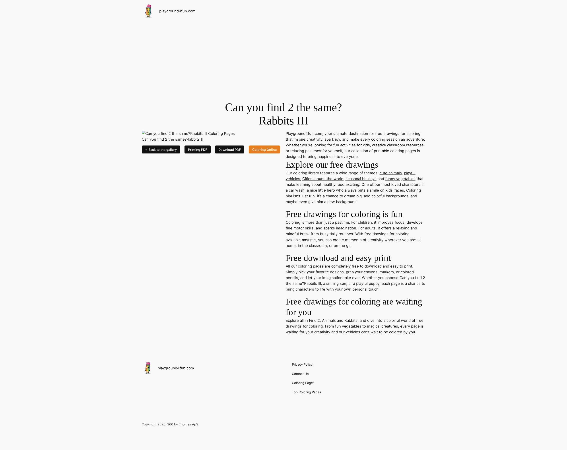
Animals (329, 320)
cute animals (391, 173)
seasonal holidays (361, 179)
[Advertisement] (283, 57)
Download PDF (229, 149)
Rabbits (350, 320)
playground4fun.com (177, 11)
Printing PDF (197, 149)
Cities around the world (322, 179)
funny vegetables (400, 179)
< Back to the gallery (161, 149)
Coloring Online (264, 149)
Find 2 (314, 320)
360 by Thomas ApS (182, 424)
